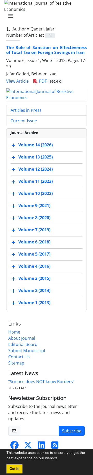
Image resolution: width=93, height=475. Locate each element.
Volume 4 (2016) (34, 266)
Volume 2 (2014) (34, 290)
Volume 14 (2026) (35, 145)
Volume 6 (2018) (34, 242)
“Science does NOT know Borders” (41, 381)
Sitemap (16, 363)
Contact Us (19, 357)
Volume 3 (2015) (34, 278)
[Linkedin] (41, 446)
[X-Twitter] (28, 446)
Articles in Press (26, 110)
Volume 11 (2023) (35, 181)
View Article (17, 81)
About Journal (21, 338)
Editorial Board (22, 344)
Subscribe (71, 431)
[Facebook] (14, 446)
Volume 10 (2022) (35, 193)
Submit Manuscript (26, 350)
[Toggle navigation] (45, 16)
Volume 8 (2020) (34, 217)
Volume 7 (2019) (34, 230)
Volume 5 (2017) (34, 254)
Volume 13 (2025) (35, 157)
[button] (60, 459)
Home (14, 332)
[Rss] (55, 446)
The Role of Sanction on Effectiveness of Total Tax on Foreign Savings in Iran (46, 50)
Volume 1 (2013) (34, 302)
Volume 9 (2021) (34, 205)
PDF (49, 81)
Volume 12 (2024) (35, 169)
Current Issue (24, 121)
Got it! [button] (14, 469)
